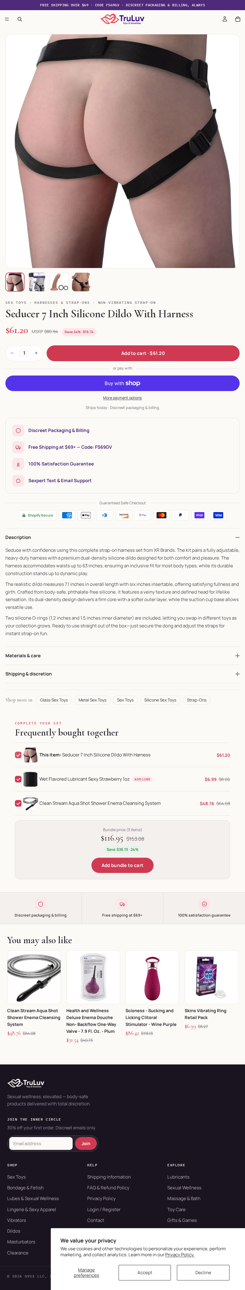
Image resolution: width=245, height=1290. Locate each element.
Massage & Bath (183, 1198)
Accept (144, 1272)
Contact (95, 1220)
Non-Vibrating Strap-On (127, 302)
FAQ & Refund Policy (108, 1188)
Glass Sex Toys (54, 700)
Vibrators (16, 1220)
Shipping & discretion (28, 674)
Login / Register (103, 1209)
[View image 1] (14, 282)
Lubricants (178, 1177)
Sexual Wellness (184, 1188)
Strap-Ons (196, 700)
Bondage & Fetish (25, 1188)
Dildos (13, 1231)
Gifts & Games (182, 1220)
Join (86, 1143)
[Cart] (237, 19)
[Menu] (7, 19)
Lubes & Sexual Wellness (33, 1198)
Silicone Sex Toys (160, 700)
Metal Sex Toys (92, 700)
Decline (203, 1272)
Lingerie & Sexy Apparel (31, 1209)
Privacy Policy (101, 1198)
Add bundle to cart (122, 865)
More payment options (122, 397)
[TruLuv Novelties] (122, 1083)
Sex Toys (16, 302)
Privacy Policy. (180, 1254)
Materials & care (23, 655)
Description (18, 537)
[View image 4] (81, 282)
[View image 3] (59, 282)
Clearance (17, 1253)
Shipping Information (109, 1177)
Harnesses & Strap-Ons (62, 302)
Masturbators (21, 1242)
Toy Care (176, 1209)
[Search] (19, 19)
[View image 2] (37, 282)
